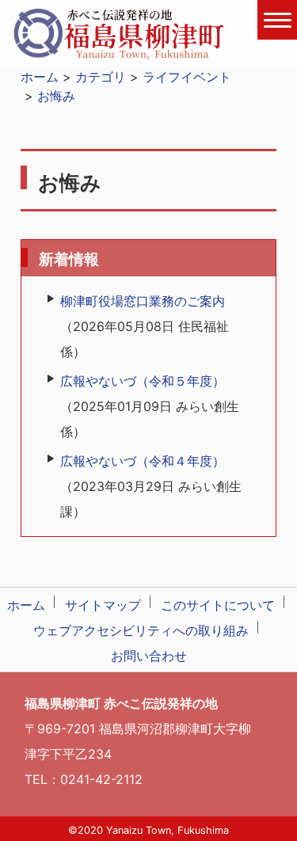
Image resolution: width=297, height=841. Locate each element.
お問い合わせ (149, 656)
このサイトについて (218, 605)
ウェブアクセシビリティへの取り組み (141, 630)
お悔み (56, 96)
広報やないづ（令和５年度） (142, 381)
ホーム (40, 77)
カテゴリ (100, 77)
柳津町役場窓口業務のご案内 (142, 301)
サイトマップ (103, 605)
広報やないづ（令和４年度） (142, 461)
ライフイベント (187, 77)
